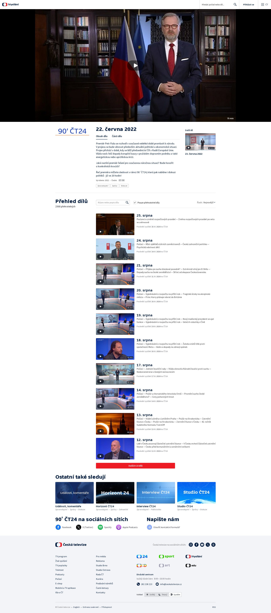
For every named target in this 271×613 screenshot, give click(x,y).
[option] (151, 595)
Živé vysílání (61, 560)
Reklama (100, 560)
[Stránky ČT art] (164, 566)
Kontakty (100, 592)
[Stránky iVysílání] (194, 557)
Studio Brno (101, 565)
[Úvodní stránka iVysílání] (13, 4)
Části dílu (117, 136)
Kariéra (99, 579)
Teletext (59, 569)
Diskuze (124, 186)
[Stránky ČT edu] (191, 566)
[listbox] (163, 594)
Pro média (101, 556)
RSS (214, 607)
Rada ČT (100, 574)
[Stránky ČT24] (142, 557)
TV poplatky (61, 565)
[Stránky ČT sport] (166, 557)
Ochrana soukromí (91, 607)
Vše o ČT (59, 592)
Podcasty (59, 574)
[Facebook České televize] (196, 544)
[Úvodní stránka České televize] (71, 544)
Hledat (235, 4)
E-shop (58, 583)
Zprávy (114, 186)
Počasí (58, 579)
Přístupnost (107, 607)
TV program (61, 556)
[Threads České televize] (213, 544)
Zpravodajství (103, 186)
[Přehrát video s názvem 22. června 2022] (135, 65)
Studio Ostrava (103, 569)
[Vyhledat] (127, 202)
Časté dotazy (102, 588)
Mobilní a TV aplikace (65, 588)
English (76, 607)
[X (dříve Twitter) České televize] (208, 544)
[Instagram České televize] (191, 544)
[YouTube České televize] (202, 544)
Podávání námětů (104, 583)
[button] (135, 65)
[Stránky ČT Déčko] (142, 566)
